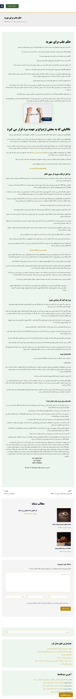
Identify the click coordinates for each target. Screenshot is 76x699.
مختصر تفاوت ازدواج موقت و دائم (61, 524)
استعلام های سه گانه (37, 153)
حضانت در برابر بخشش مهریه (63, 548)
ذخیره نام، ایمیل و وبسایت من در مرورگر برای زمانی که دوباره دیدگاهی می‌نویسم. (47, 603)
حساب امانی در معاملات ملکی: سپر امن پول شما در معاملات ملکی (53, 661)
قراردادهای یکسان (66, 655)
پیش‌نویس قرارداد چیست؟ (64, 658)
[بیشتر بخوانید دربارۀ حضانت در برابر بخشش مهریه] (64, 539)
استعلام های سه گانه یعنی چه (38, 168)
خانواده (14, 22)
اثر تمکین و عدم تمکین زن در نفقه (27, 510)
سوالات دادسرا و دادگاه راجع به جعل (53, 683)
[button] (12, 6)
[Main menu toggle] (2, 6)
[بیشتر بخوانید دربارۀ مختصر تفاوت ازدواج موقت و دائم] (64, 515)
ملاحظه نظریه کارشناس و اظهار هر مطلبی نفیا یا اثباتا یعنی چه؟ (51, 680)
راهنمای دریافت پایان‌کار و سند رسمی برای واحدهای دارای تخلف (54, 652)
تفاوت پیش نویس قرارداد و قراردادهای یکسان (59, 649)
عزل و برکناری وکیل (66, 664)
